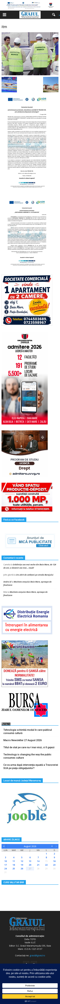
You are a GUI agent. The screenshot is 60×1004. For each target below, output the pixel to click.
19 (22, 864)
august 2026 (30, 846)
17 (5, 864)
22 (46, 864)
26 (22, 868)
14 (38, 861)
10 (5, 861)
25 (13, 868)
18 (13, 864)
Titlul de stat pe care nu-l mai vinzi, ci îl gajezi (28, 747)
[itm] (30, 53)
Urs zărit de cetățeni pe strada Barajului (34, 574)
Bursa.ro (6, 724)
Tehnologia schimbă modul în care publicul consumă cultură (27, 731)
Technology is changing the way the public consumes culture (27, 756)
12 (22, 861)
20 (30, 864)
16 (54, 861)
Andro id (7, 581)
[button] (55, 15)
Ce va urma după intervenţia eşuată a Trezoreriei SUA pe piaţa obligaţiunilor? (30, 766)
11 (13, 861)
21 (38, 864)
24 (5, 868)
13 (30, 861)
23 (54, 864)
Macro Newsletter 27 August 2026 (22, 740)
